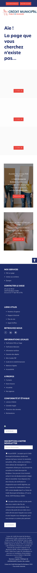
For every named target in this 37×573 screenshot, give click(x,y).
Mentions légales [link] (11, 366)
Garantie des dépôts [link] (12, 354)
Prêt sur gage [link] (10, 273)
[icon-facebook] (6, 332)
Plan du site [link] (11, 319)
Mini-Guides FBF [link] (11, 358)
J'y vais (17, 90)
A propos (9, 380)
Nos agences (10, 391)
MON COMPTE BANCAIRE (12, 3)
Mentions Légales (14, 559)
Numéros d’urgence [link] (14, 312)
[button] (34, 260)
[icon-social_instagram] (15, 332)
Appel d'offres (12, 323)
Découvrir (17, 196)
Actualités (9, 388)
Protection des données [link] (13, 409)
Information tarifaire (12, 351)
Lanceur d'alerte (11, 402)
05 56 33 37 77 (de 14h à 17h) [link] (13, 293)
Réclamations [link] (10, 413)
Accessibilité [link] (10, 369)
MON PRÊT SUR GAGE (25, 3)
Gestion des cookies (23, 561)
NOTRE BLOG (9, 431)
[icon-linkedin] (11, 332)
